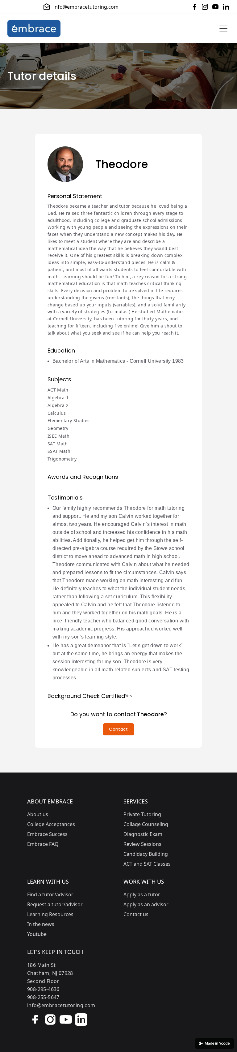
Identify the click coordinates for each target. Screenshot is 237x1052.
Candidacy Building (145, 854)
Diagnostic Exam (142, 834)
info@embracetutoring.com (85, 6)
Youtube (37, 934)
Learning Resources (50, 914)
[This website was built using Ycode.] (214, 1043)
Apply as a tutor (141, 894)
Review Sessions (142, 844)
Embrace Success (47, 834)
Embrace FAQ (43, 844)
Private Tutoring (142, 814)
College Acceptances (51, 824)
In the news (40, 924)
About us (37, 814)
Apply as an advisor (145, 904)
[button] (118, 729)
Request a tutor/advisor (55, 904)
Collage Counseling (145, 824)
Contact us (135, 914)
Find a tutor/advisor (50, 894)
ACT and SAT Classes (147, 863)
